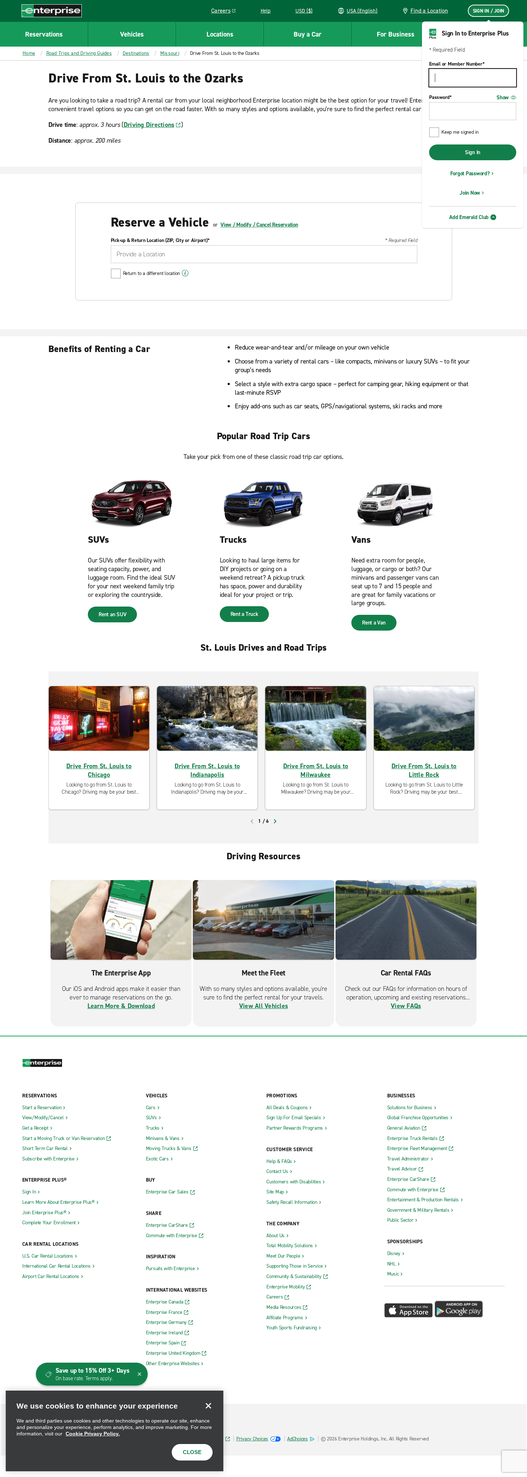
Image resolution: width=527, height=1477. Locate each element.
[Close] (208, 1405)
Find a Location (429, 10)
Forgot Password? (470, 173)
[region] (114, 1431)
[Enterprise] (52, 10)
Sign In (472, 152)
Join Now (470, 192)
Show (503, 97)
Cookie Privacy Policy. (93, 1433)
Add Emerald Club (469, 217)
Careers (226, 12)
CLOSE (192, 1452)
